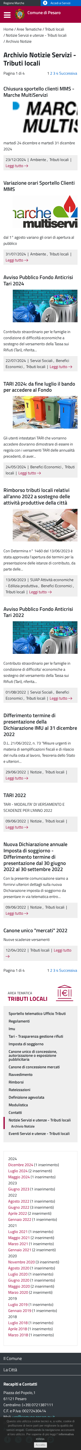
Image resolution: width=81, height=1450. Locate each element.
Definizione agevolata (26, 1097)
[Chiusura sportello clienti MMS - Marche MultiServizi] (45, 117)
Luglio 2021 (18, 1232)
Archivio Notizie (19, 41)
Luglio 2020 (18, 1274)
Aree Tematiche (29, 29)
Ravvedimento (21, 1074)
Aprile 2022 (17, 1213)
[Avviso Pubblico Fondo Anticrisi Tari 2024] (45, 305)
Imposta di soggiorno (26, 1044)
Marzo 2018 (18, 1335)
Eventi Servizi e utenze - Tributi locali (39, 1133)
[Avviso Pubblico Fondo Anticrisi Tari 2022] (45, 637)
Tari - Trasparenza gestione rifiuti (36, 1036)
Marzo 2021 (18, 1244)
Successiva (68, 73)
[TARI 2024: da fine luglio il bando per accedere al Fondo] (45, 412)
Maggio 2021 (19, 1238)
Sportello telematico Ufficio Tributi (37, 1013)
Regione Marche (13, 3)
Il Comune (12, 1358)
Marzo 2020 (18, 1292)
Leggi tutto (15, 166)
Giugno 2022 (18, 1207)
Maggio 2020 (19, 1286)
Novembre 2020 (21, 1262)
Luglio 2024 (18, 1171)
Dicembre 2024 (20, 1165)
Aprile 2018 (17, 1329)
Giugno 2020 (18, 1280)
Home (8, 29)
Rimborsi (16, 1082)
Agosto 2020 (18, 1268)
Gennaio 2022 (19, 1219)
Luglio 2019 (18, 1304)
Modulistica (18, 1105)
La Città (10, 1369)
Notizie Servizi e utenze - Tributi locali (36, 35)
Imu (12, 1029)
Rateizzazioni (19, 1090)
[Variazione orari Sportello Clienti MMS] (45, 211)
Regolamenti (19, 1021)
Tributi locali (54, 29)
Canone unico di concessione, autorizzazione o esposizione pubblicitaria (33, 1055)
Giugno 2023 (18, 1189)
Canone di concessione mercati (34, 1067)
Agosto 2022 (18, 1201)
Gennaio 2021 (19, 1250)
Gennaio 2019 (19, 1311)
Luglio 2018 (18, 1323)
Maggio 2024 (19, 1177)
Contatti (15, 1112)
